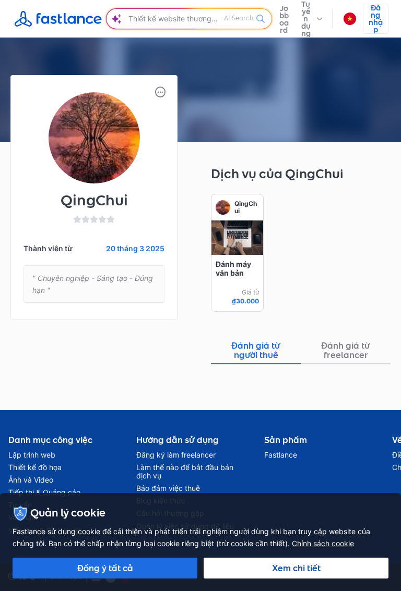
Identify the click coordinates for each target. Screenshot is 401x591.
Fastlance (280, 455)
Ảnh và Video (30, 480)
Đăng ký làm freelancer (176, 455)
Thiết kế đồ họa (35, 467)
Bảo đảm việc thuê (168, 488)
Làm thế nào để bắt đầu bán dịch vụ (184, 471)
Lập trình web (31, 455)
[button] (312, 19)
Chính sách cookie (323, 543)
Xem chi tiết (296, 568)
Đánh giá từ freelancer (345, 350)
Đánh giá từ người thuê (255, 350)
